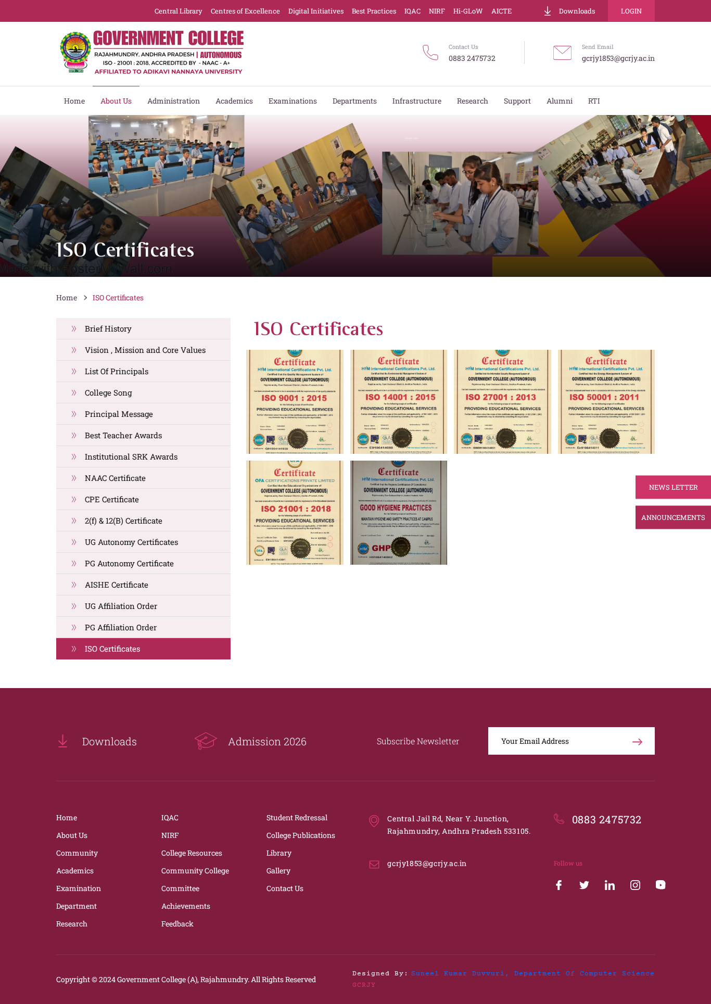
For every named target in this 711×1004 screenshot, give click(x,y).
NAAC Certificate (115, 478)
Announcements (673, 517)
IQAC (412, 11)
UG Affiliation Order (121, 606)
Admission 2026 (267, 741)
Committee (180, 888)
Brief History (108, 328)
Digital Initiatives (316, 11)
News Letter (673, 487)
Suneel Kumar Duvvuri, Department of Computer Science (533, 973)
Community (77, 853)
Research (71, 924)
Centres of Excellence (245, 11)
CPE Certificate (112, 499)
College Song (108, 392)
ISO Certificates (118, 297)
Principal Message (119, 414)
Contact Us (284, 888)
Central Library (178, 11)
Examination (78, 888)
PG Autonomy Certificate (129, 563)
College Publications (300, 835)
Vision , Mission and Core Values (145, 350)
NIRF (437, 11)
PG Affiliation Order (121, 627)
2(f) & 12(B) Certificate (123, 520)
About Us (71, 835)
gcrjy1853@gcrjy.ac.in (618, 58)
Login (631, 11)
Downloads (577, 11)
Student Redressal (296, 817)
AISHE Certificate (116, 584)
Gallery (278, 870)
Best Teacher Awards (123, 435)
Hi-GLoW (468, 11)
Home (66, 297)
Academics (75, 870)
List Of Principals (116, 371)
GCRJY (364, 985)
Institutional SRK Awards (131, 456)
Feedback (177, 924)
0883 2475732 (472, 58)
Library (278, 853)
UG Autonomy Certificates (131, 542)
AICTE (501, 11)
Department (76, 906)
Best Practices (374, 11)
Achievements (185, 906)
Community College (195, 870)
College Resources (191, 853)
